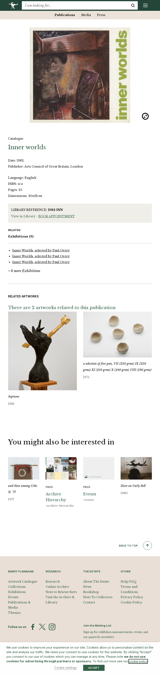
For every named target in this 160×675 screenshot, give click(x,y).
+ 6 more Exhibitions (24, 271)
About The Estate (96, 581)
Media (86, 15)
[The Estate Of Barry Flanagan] (15, 5)
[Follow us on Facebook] (33, 627)
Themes (14, 613)
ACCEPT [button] (93, 667)
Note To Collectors (97, 597)
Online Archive (57, 587)
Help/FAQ (128, 581)
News (87, 587)
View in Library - (43, 216)
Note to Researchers (61, 592)
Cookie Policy (131, 602)
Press (101, 15)
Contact (89, 602)
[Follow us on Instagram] (52, 627)
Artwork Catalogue (22, 581)
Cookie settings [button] (65, 668)
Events (13, 597)
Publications (65, 15)
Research (53, 581)
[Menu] (145, 5)
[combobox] (75, 5)
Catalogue (15, 138)
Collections (17, 587)
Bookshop (91, 592)
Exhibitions (21, 236)
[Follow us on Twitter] (42, 627)
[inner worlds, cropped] (80, 75)
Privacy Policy (132, 597)
